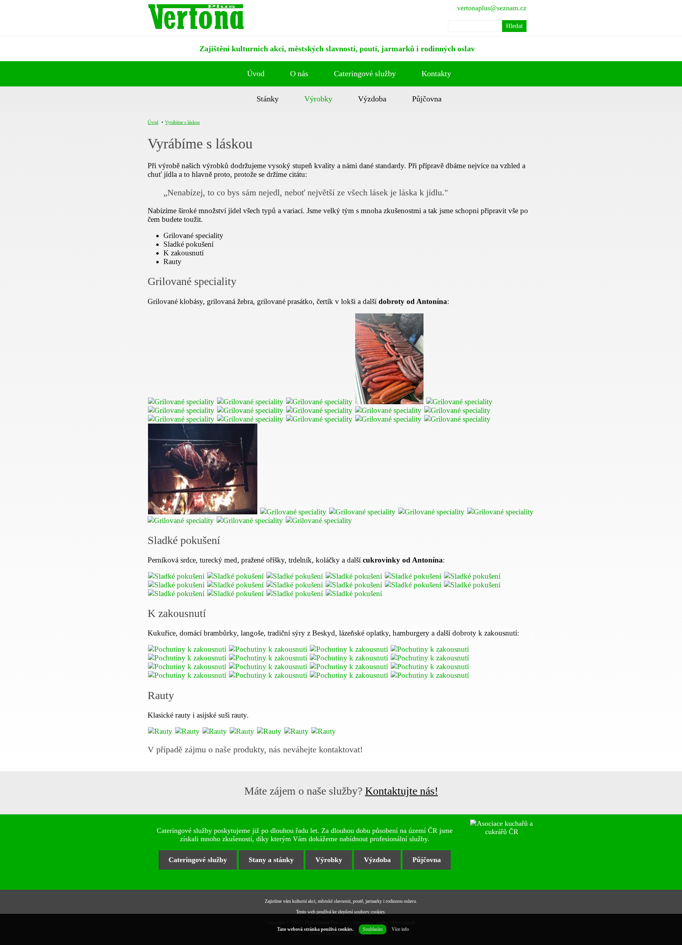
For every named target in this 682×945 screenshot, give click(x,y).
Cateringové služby (365, 73)
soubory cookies (369, 912)
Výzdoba (372, 98)
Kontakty (436, 73)
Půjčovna (427, 98)
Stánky (268, 98)
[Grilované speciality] (182, 401)
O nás (299, 73)
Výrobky (318, 98)
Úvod (255, 73)
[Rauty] (161, 731)
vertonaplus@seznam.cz (491, 8)
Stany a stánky (271, 860)
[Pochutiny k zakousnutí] (188, 649)
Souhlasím (372, 929)
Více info (400, 929)
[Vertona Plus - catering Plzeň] (196, 17)
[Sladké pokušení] (177, 576)
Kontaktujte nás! (401, 791)
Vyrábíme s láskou (182, 122)
